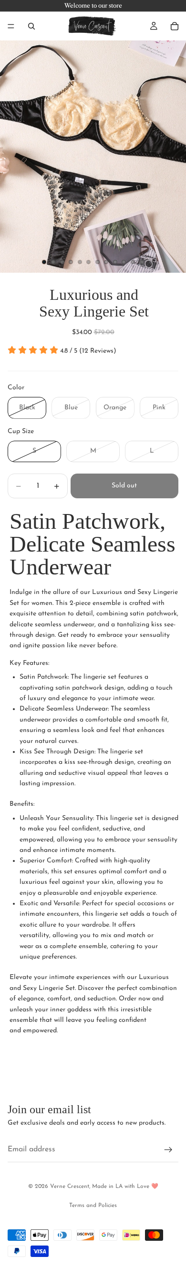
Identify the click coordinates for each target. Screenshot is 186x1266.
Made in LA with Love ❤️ (125, 1186)
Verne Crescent (69, 1186)
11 (133, 262)
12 (141, 262)
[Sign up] (168, 1150)
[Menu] (11, 26)
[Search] (31, 26)
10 (124, 262)
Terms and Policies (93, 1205)
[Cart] (174, 26)
